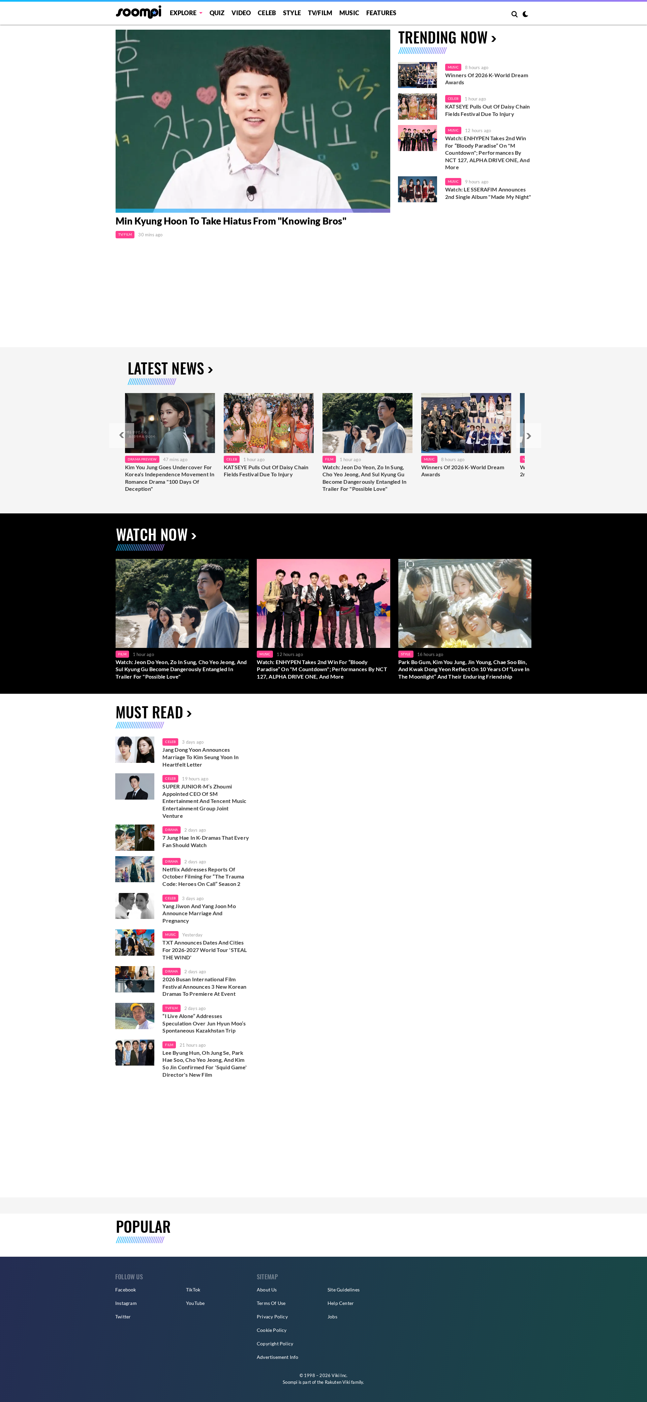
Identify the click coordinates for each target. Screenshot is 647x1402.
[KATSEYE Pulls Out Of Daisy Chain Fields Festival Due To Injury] (417, 106)
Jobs (332, 1316)
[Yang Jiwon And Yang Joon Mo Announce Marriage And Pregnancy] (134, 906)
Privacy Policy (272, 1316)
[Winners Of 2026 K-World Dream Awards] (417, 75)
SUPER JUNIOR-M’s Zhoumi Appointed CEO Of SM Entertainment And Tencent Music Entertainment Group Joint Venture (204, 800)
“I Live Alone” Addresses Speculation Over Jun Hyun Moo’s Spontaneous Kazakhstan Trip (204, 1023)
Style (292, 13)
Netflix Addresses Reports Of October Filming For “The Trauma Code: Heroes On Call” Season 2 (203, 876)
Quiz (217, 13)
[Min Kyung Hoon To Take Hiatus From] (253, 121)
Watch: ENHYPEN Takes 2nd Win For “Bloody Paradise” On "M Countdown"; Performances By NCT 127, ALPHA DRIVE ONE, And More (487, 152)
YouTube (195, 1303)
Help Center (341, 1303)
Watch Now (152, 534)
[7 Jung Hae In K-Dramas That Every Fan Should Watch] (134, 838)
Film (329, 459)
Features (381, 13)
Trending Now (443, 37)
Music (349, 13)
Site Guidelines (344, 1289)
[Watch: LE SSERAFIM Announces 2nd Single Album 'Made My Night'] (417, 189)
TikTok (193, 1289)
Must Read (149, 712)
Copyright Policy (275, 1343)
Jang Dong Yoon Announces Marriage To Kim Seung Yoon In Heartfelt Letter (200, 756)
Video (241, 13)
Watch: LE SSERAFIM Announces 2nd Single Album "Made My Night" (488, 193)
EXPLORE (183, 13)
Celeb (267, 13)
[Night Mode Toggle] (525, 15)
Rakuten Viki (337, 1382)
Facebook (125, 1289)
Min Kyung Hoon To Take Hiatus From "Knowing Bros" (231, 221)
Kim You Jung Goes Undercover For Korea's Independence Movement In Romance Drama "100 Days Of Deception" (169, 478)
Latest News (166, 368)
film (169, 1045)
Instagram (126, 1303)
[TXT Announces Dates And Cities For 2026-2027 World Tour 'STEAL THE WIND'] (134, 942)
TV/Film (125, 234)
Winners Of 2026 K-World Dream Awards (486, 79)
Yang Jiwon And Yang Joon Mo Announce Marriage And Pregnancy (199, 913)
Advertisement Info (278, 1357)
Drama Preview (142, 459)
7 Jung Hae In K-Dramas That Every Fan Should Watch (205, 841)
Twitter (123, 1316)
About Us (267, 1289)
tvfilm (171, 1008)
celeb (170, 742)
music (170, 934)
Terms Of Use (271, 1303)
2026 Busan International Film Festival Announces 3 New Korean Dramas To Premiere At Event (204, 986)
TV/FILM (320, 13)
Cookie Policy (272, 1330)
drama (171, 830)
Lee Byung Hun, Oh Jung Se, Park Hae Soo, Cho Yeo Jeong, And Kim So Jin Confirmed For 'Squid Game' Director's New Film (204, 1063)
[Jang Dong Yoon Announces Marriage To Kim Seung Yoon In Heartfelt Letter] (134, 750)
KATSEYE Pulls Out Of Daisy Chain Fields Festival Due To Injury (487, 110)
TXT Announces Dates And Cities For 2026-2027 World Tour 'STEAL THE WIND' (204, 949)
